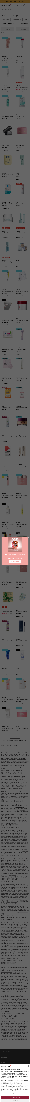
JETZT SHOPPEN (15, 561)
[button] (28, 537)
